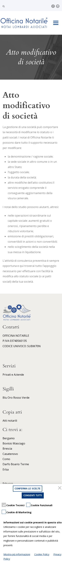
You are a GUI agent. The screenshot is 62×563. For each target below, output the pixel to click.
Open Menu (55, 22)
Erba (6, 469)
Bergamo (9, 438)
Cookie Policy (41, 554)
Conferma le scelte (27, 488)
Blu (5, 397)
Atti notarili (10, 420)
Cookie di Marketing (19, 512)
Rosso (17, 397)
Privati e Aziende (13, 374)
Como (6, 459)
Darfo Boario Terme (16, 464)
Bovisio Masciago (14, 443)
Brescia (7, 448)
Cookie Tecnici (15, 505)
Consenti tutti (32, 495)
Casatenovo (10, 454)
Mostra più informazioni (16, 554)
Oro (10, 397)
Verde (25, 397)
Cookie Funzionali (41, 505)
